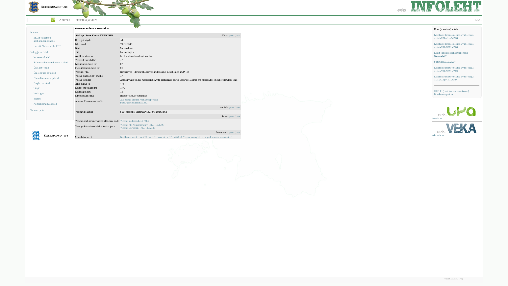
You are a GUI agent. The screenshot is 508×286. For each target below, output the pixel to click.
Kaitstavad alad (42, 57)
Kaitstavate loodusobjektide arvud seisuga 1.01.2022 (453, 78)
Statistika (444, 61)
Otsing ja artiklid (39, 52)
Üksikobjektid (41, 67)
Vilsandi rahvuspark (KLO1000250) (137, 128)
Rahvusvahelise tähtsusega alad (51, 62)
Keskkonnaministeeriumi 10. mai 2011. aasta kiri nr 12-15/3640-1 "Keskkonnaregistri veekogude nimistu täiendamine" (176, 137)
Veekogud (39, 93)
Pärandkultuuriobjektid (46, 77)
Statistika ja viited (86, 19)
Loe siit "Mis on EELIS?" (47, 45)
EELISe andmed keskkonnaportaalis (44, 39)
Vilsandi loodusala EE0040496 (134, 121)
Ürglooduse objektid (45, 72)
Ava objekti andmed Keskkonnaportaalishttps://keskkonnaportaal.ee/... (139, 101)
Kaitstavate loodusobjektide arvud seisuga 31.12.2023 (453, 45)
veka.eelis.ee (438, 135)
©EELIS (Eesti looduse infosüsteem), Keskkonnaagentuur (452, 93)
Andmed (64, 19)
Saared (37, 98)
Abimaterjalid (37, 109)
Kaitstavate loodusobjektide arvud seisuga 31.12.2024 (453, 36)
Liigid (37, 88)
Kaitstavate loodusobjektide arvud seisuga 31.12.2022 (453, 69)
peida (231, 35)
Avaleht (34, 32)
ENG (478, 19)
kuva (238, 35)
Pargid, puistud (42, 83)
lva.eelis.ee (437, 118)
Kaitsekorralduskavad (45, 103)
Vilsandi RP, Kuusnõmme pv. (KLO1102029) (142, 125)
